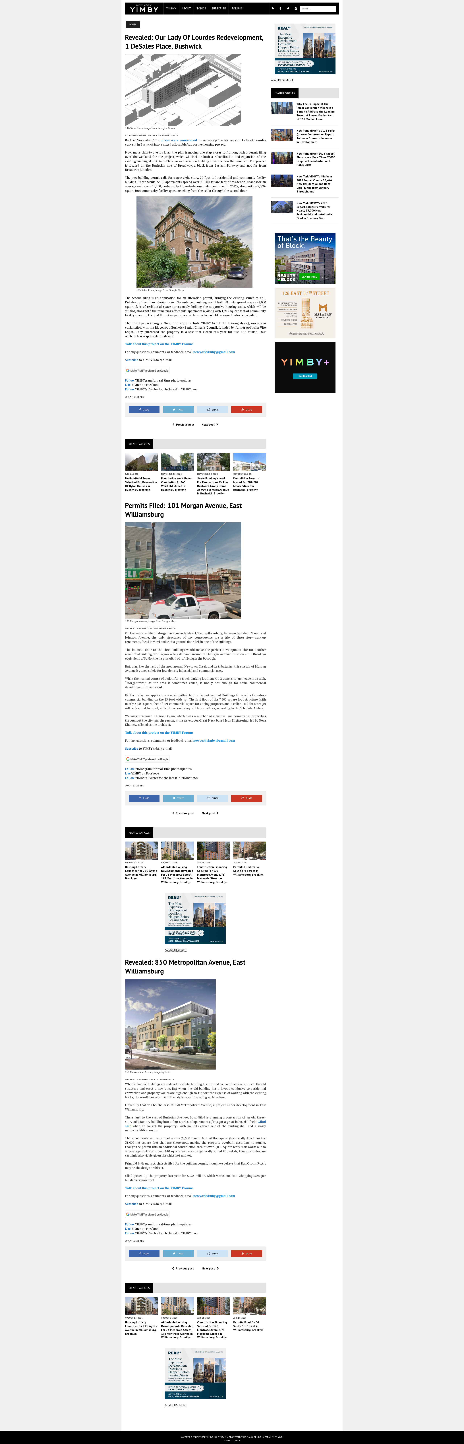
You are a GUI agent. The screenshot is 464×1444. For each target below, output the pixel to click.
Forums (237, 8)
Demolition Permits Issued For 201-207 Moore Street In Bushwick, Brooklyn (246, 484)
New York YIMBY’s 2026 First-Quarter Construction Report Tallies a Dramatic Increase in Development (316, 136)
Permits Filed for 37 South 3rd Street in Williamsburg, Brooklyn (248, 870)
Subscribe (219, 8)
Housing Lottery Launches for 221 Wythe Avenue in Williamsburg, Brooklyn (141, 872)
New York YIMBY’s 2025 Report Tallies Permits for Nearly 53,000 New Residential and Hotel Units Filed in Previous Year (314, 210)
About (186, 8)
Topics (201, 8)
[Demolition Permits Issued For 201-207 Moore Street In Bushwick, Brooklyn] (249, 469)
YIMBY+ (171, 8)
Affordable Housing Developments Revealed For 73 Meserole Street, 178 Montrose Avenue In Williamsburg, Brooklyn (177, 874)
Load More (195, 1419)
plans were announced (179, 140)
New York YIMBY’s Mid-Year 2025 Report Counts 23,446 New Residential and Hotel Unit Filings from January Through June (314, 184)
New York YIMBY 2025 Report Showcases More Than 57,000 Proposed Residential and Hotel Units (316, 159)
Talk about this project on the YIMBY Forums (159, 344)
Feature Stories (285, 93)
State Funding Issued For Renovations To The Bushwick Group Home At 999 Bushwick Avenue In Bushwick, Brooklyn (213, 486)
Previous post (185, 424)
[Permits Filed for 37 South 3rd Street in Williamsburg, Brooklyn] (249, 857)
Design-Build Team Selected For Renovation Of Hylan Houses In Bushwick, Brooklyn (141, 484)
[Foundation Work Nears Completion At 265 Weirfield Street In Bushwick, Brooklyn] (177, 469)
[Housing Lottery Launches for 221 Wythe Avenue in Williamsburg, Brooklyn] (141, 857)
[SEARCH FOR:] (318, 8)
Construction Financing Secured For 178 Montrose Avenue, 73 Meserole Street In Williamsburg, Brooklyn (212, 874)
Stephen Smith (137, 135)
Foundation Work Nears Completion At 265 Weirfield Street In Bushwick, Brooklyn (176, 484)
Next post (208, 424)
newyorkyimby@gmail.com (214, 352)
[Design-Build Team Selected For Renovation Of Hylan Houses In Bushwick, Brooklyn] (141, 469)
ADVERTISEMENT (176, 949)
